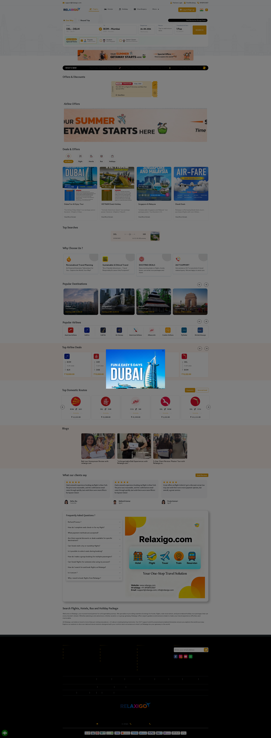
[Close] (163, 350)
